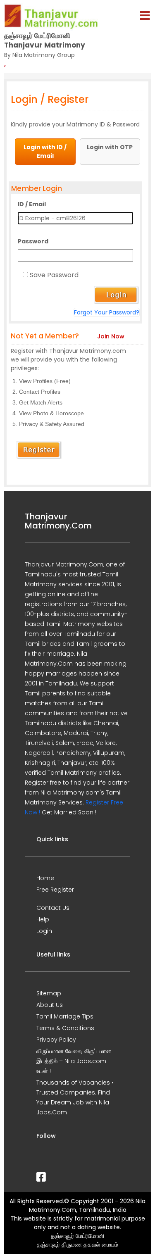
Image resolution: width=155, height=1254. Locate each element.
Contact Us (52, 908)
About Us (49, 1005)
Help (42, 919)
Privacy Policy (56, 1039)
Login (44, 931)
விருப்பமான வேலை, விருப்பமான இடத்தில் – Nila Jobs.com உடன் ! (73, 1061)
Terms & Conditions (65, 1028)
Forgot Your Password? (106, 312)
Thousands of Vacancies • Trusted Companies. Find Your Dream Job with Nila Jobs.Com (75, 1097)
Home (45, 878)
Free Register (55, 889)
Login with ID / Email (45, 151)
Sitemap (48, 993)
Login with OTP (110, 147)
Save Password (54, 275)
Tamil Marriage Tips (64, 1016)
